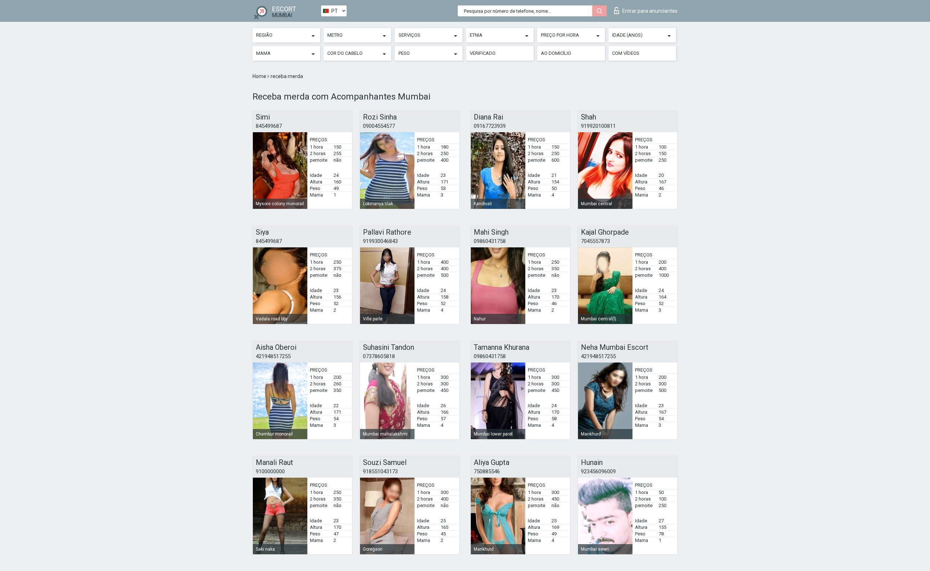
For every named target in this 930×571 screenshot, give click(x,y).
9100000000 (270, 471)
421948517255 (273, 356)
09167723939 (490, 126)
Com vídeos (625, 53)
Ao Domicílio (556, 53)
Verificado (483, 53)
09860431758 (490, 241)
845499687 (269, 126)
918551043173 (380, 471)
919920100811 (598, 126)
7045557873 (595, 241)
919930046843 (380, 241)
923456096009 (598, 471)
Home (259, 76)
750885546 (487, 471)
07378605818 (379, 356)
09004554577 (379, 126)
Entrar (650, 11)
